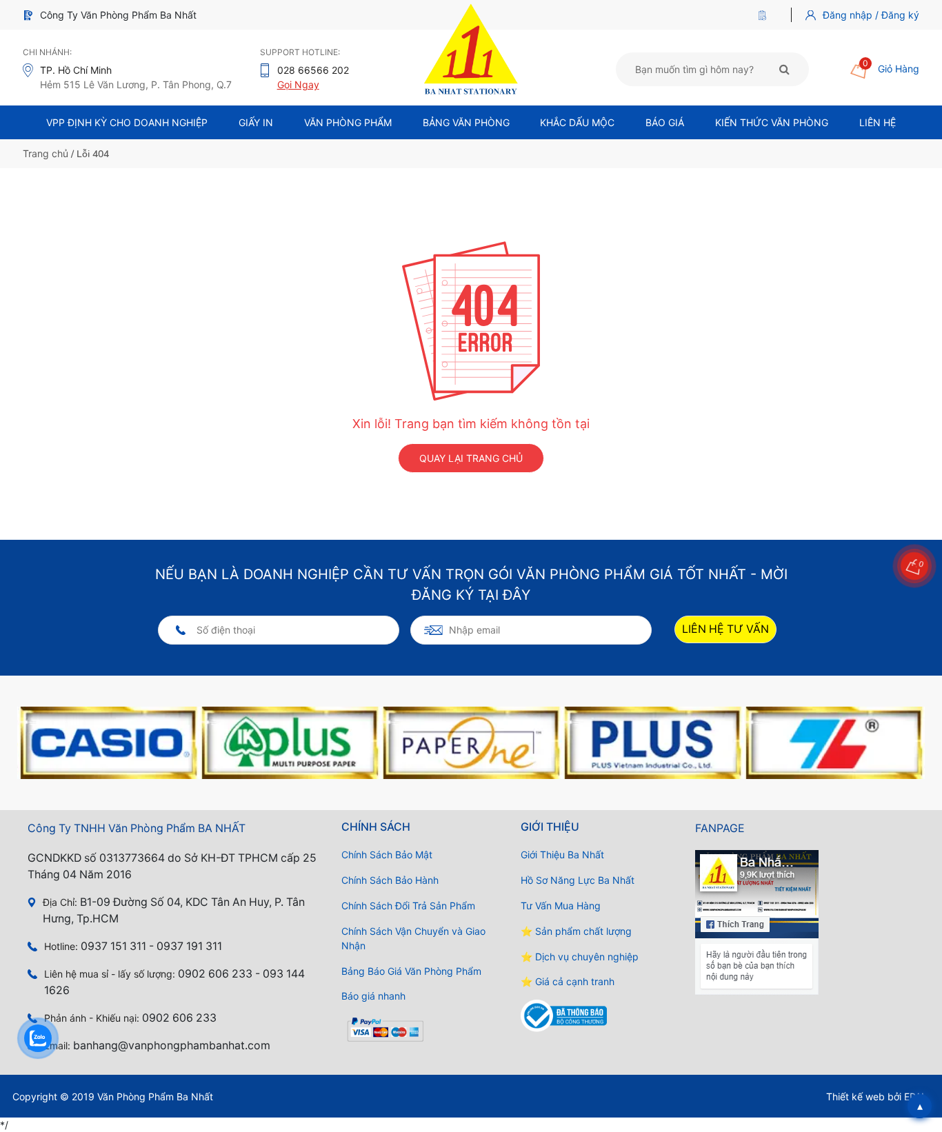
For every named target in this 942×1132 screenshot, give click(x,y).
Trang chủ (45, 153)
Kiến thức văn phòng (771, 122)
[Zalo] (38, 1038)
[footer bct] (605, 1016)
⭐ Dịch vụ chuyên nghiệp (580, 956)
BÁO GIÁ (664, 122)
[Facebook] (757, 922)
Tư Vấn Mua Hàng (561, 905)
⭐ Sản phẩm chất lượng (576, 931)
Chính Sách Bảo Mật (386, 854)
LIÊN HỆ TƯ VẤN (725, 629)
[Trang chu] (765, 15)
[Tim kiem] (784, 69)
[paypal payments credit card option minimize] (426, 1030)
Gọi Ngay (298, 84)
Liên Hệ (877, 122)
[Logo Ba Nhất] (471, 48)
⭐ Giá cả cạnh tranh (567, 981)
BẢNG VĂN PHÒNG (466, 122)
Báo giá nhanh (373, 996)
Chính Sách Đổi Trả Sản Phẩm (408, 905)
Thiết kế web (855, 1096)
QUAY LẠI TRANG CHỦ (471, 458)
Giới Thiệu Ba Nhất (562, 854)
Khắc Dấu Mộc (577, 122)
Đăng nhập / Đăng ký (871, 15)
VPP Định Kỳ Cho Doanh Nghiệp (127, 122)
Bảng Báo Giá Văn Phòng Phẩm (411, 971)
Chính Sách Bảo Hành (390, 880)
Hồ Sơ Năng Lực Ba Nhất (577, 880)
